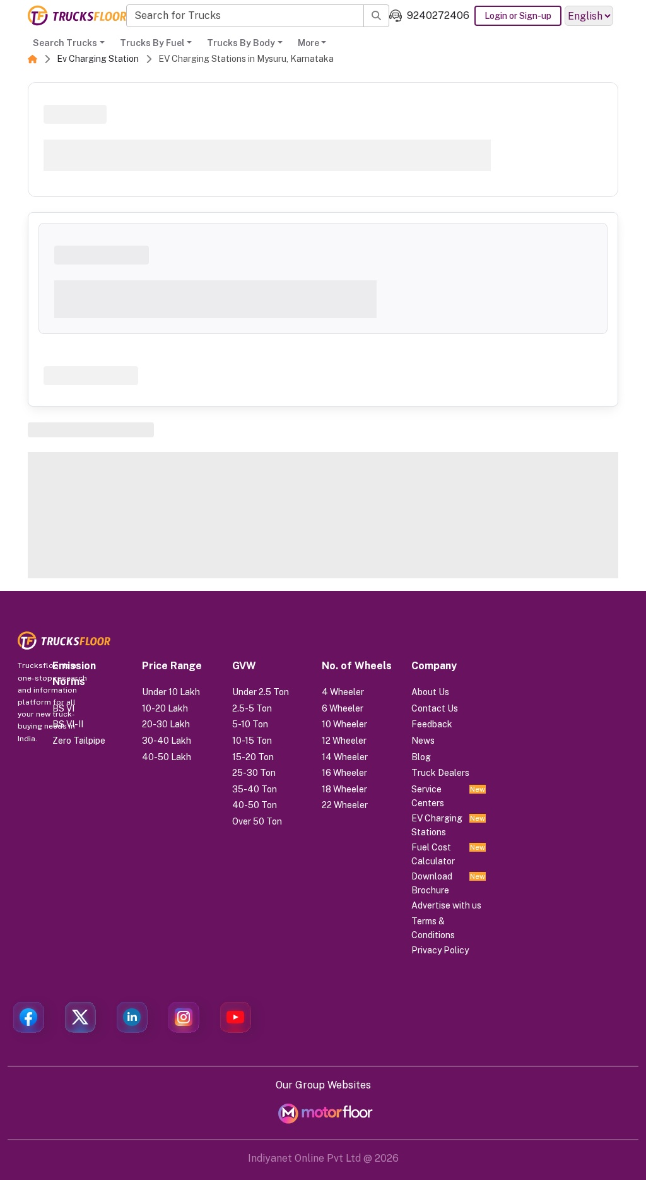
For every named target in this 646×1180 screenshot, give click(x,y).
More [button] (308, 43)
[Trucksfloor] (77, 15)
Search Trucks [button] (65, 43)
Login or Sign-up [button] (517, 16)
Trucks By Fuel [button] (152, 43)
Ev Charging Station (98, 59)
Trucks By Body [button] (241, 43)
